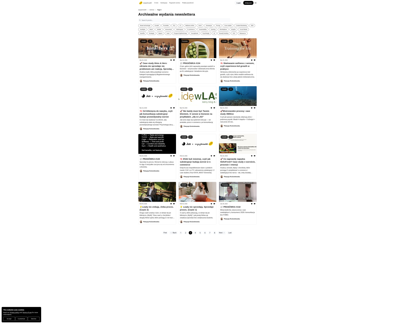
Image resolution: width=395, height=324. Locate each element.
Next (220, 233)
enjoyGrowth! (142, 10)
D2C (234, 33)
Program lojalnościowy (180, 33)
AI (214, 33)
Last (229, 233)
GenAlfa (142, 33)
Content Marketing (241, 25)
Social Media (243, 29)
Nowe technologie (145, 25)
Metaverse (243, 33)
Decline (33, 319)
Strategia (151, 33)
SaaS (168, 33)
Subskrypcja (179, 29)
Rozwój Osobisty (223, 33)
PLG (174, 25)
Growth (157, 25)
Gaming (213, 29)
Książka (233, 29)
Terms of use (27, 312)
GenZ (200, 25)
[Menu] (255, 2)
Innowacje (209, 25)
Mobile (159, 29)
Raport (160, 33)
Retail (151, 29)
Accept (9, 319)
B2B (252, 25)
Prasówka (166, 25)
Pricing (218, 25)
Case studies (228, 25)
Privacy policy (14, 312)
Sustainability (203, 29)
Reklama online (189, 25)
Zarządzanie (194, 33)
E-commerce (191, 29)
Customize (21, 319)
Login (239, 3)
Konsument (168, 29)
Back (174, 233)
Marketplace (223, 29)
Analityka (142, 29)
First (165, 233)
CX (180, 25)
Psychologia (206, 33)
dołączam (248, 3)
